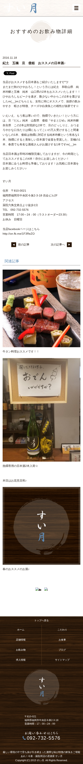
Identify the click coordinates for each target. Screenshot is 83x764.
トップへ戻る (41, 620)
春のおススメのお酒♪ (16, 569)
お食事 (62, 639)
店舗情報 (21, 639)
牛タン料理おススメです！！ (21, 351)
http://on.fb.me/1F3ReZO (19, 233)
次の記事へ (58, 244)
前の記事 (23, 244)
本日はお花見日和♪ (15, 480)
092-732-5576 (44, 738)
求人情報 (21, 659)
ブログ (62, 649)
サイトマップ (62, 659)
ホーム (20, 629)
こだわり (62, 629)
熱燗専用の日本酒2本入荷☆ (20, 465)
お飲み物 (21, 649)
